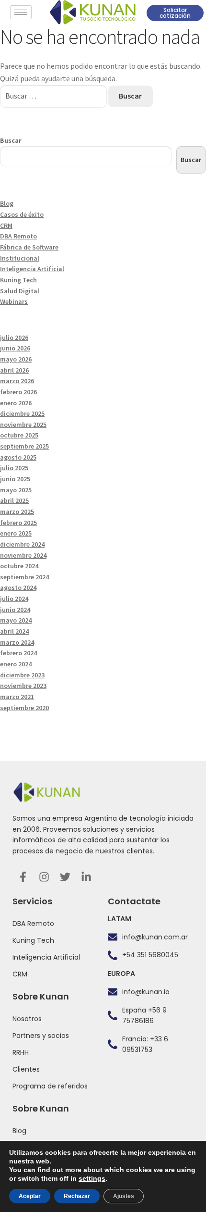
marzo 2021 (17, 696)
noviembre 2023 (23, 685)
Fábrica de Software (29, 247)
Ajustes (123, 1196)
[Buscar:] (54, 95)
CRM (6, 225)
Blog (6, 203)
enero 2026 (16, 403)
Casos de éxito (22, 214)
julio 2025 (14, 467)
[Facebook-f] (23, 876)
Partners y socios (40, 1035)
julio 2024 (14, 598)
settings (92, 1178)
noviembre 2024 (23, 555)
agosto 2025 (18, 457)
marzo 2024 (17, 642)
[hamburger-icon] (21, 12)
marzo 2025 (17, 511)
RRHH (20, 1052)
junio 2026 (15, 348)
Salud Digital (19, 291)
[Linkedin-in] (86, 876)
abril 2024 (14, 631)
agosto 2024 (18, 587)
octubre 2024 (19, 566)
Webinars (14, 301)
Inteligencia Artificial (32, 268)
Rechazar (77, 1196)
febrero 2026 (18, 391)
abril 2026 (14, 370)
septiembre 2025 (24, 446)
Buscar (11, 140)
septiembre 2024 (24, 577)
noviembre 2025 (23, 424)
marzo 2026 (17, 380)
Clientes (26, 1069)
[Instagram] (44, 876)
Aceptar (30, 1196)
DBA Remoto (18, 236)
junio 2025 (15, 479)
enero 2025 (16, 533)
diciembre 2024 (22, 544)
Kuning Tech (18, 279)
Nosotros (27, 1019)
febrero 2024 (18, 653)
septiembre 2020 (24, 707)
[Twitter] (65, 876)
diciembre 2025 (22, 413)
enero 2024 (16, 664)
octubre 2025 (19, 435)
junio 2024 (15, 609)
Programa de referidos (50, 1086)
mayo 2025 (16, 490)
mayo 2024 (16, 620)
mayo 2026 (16, 359)
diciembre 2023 (22, 675)
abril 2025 (14, 500)
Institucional (19, 258)
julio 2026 (14, 337)
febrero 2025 (18, 522)
